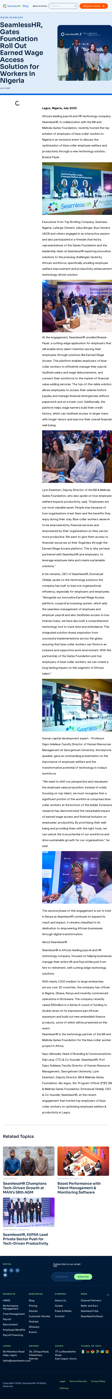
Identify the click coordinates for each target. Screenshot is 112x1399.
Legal (62, 1381)
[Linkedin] (5, 1270)
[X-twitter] (11, 1270)
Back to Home (40, 6)
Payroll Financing (13, 1335)
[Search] (76, 6)
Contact (60, 1316)
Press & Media (63, 1311)
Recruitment (10, 1324)
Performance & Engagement (69, 1178)
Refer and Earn (89, 1305)
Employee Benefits (14, 1329)
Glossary (34, 1326)
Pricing (33, 1305)
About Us (60, 1300)
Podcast (34, 1321)
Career (59, 1305)
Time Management (14, 1314)
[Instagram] (17, 1270)
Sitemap (64, 1388)
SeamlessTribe (89, 1311)
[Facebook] (5, 1275)
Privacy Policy (98, 1381)
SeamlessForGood (92, 1316)
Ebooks (33, 1311)
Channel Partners (91, 1300)
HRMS (6, 1300)
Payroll (7, 1319)
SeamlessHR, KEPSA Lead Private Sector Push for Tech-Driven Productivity (25, 1239)
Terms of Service (78, 1381)
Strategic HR (23, 1230)
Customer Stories (39, 1316)
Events (33, 1332)
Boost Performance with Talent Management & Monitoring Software (79, 1188)
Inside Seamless (11, 17)
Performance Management (10, 1307)
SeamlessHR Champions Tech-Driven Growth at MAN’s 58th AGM (25, 1188)
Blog (31, 1300)
